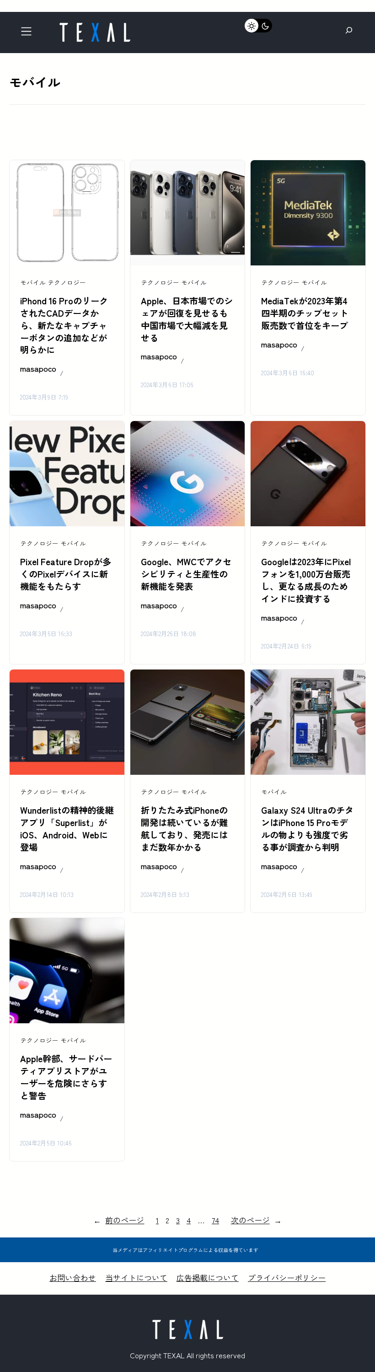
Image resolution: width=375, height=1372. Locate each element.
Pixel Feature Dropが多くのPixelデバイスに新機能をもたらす (65, 574)
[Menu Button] (29, 33)
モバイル (33, 282)
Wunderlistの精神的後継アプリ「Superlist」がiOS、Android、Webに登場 (66, 828)
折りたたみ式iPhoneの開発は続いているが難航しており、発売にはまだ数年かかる (184, 828)
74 (215, 1220)
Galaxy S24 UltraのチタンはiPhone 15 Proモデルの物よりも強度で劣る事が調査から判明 (307, 828)
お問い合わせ (72, 1277)
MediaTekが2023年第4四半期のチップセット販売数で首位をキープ (304, 313)
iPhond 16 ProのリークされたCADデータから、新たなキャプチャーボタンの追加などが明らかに (64, 325)
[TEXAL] (94, 26)
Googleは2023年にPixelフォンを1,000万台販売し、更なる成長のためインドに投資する (306, 580)
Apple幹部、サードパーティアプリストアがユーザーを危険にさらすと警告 (66, 1077)
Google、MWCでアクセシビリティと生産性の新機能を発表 (186, 574)
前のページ (118, 1220)
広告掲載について (208, 1277)
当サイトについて (136, 1277)
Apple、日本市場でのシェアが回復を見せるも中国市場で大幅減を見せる (187, 319)
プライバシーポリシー (287, 1277)
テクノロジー (67, 282)
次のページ (256, 1220)
